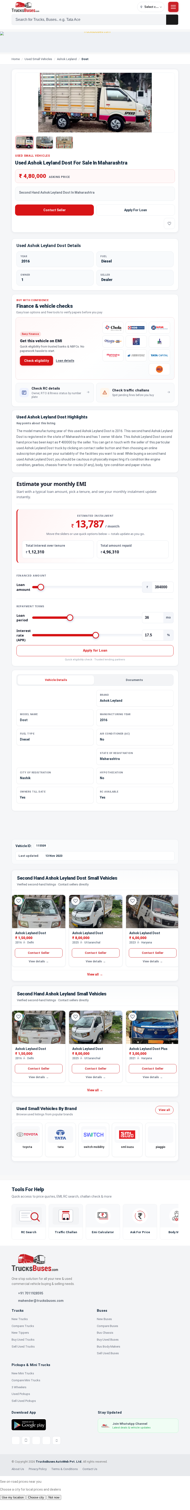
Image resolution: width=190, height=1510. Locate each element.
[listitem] (55, 392)
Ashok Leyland (67, 59)
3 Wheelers (19, 1387)
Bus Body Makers (108, 1346)
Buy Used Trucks (23, 1339)
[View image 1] (25, 142)
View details (39, 961)
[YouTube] (36, 1440)
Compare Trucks (23, 1326)
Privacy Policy (38, 1469)
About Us (18, 1469)
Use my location (13, 1497)
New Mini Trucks (23, 1373)
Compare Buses (107, 1326)
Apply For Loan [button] (135, 210)
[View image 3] (64, 142)
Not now (53, 1497)
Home (16, 59)
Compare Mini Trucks (26, 1380)
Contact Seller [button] (54, 210)
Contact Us (89, 1469)
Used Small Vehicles (38, 59)
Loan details (65, 360)
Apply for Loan (95, 650)
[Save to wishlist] (169, 223)
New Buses (104, 1319)
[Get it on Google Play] (29, 1424)
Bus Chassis (105, 1332)
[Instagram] (46, 1440)
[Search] (172, 20)
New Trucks (20, 1319)
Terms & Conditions (64, 1469)
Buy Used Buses (108, 1339)
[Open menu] (173, 7)
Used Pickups (21, 1394)
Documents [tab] (134, 680)
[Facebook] (26, 1440)
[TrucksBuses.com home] (73, 7)
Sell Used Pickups (24, 1401)
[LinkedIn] (56, 1440)
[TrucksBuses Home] (35, 1262)
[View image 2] (44, 142)
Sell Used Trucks (23, 1346)
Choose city (36, 1497)
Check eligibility (36, 361)
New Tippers (20, 1332)
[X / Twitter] (16, 1440)
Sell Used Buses (108, 1353)
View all (95, 974)
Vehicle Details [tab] (56, 680)
